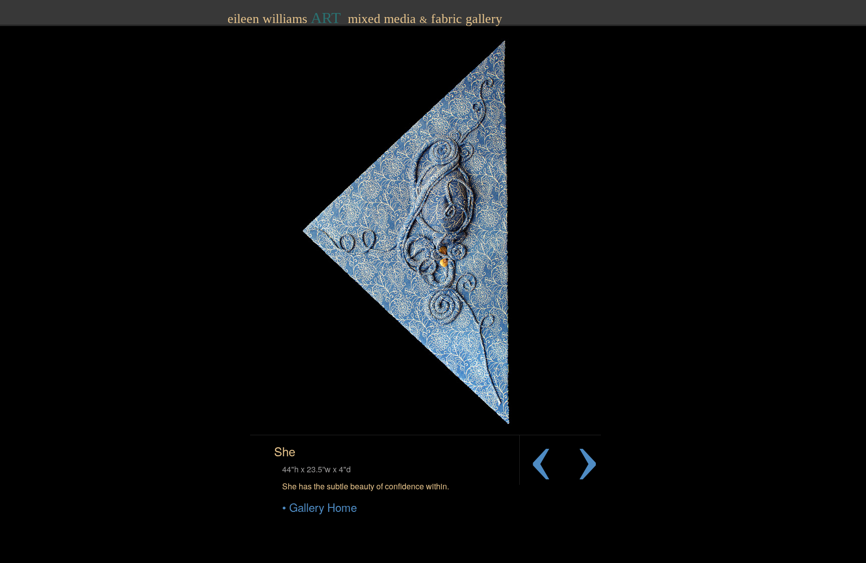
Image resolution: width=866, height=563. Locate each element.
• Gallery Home (319, 507)
